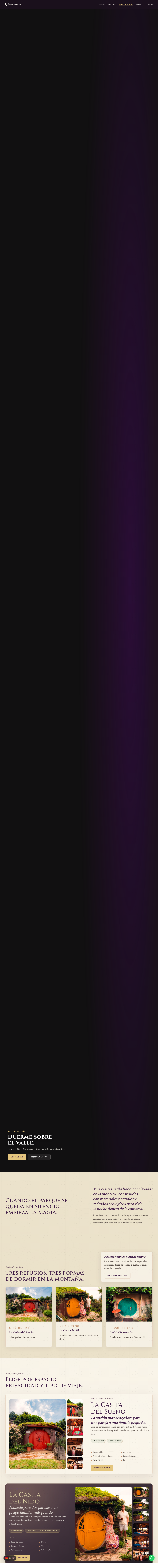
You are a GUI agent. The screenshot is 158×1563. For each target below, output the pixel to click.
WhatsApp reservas (117, 1275)
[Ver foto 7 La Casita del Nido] (141, 1555)
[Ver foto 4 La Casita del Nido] (141, 1516)
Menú (150, 4)
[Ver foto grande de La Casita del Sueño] (37, 1434)
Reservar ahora (39, 1157)
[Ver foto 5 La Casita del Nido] (141, 1528)
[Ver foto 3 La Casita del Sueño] (75, 1427)
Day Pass (112, 4)
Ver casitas (17, 1157)
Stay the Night (126, 4)
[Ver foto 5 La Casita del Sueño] (75, 1463)
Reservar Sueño (102, 1468)
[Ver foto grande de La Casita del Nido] (103, 1524)
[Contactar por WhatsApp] (152, 1558)
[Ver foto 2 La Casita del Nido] (141, 1492)
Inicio (102, 4)
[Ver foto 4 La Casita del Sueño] (75, 1447)
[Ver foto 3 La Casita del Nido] (141, 1504)
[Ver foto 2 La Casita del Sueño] (75, 1408)
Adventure (141, 4)
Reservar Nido (19, 1558)
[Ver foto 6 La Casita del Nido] (141, 1541)
